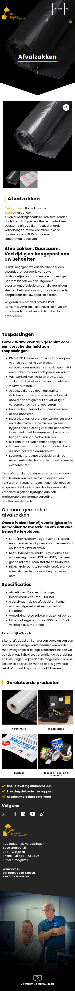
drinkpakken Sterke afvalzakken (43, 221)
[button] (70, 21)
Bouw (29, 208)
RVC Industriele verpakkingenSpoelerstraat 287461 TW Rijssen (23, 848)
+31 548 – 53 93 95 (26, 856)
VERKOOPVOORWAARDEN (19, 873)
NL (67, 8)
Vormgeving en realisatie (37, 984)
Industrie (40, 208)
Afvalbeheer (22, 213)
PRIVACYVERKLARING (16, 876)
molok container (37, 230)
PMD (30, 234)
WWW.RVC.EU (11, 869)
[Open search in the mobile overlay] (52, 9)
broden (62, 217)
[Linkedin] (23, 813)
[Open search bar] (50, 19)
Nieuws (58, 8)
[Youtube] (32, 813)
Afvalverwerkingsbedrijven (24, 217)
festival (44, 226)
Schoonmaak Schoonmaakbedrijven (29, 236)
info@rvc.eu (22, 860)
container (12, 221)
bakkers (50, 217)
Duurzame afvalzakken (21, 226)
